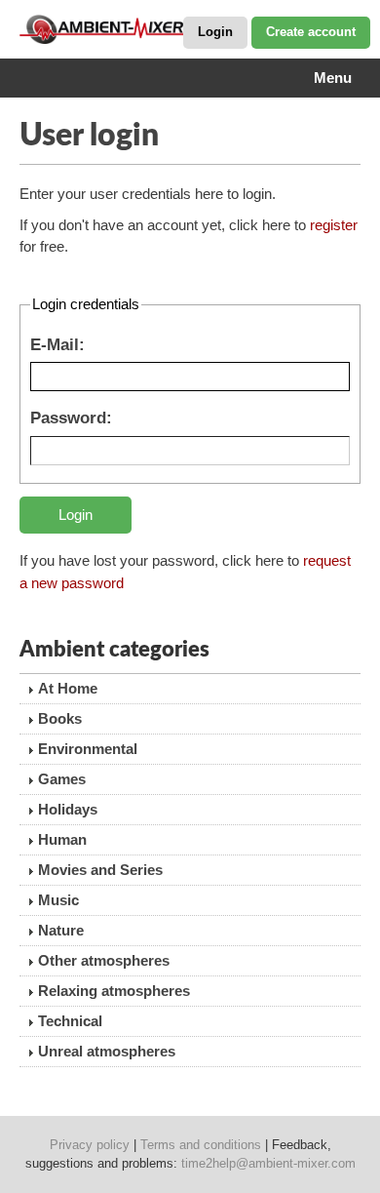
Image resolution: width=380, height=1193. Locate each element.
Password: (71, 417)
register (334, 225)
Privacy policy (90, 1144)
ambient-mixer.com (116, 29)
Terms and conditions (200, 1144)
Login (215, 31)
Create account (311, 31)
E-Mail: (57, 344)
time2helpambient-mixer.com (268, 1163)
